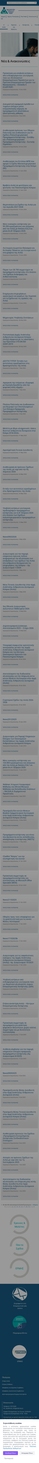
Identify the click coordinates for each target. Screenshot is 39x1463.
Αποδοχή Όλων (10, 1453)
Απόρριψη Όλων (27, 1453)
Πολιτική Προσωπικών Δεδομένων (19, 1447)
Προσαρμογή (8, 1458)
